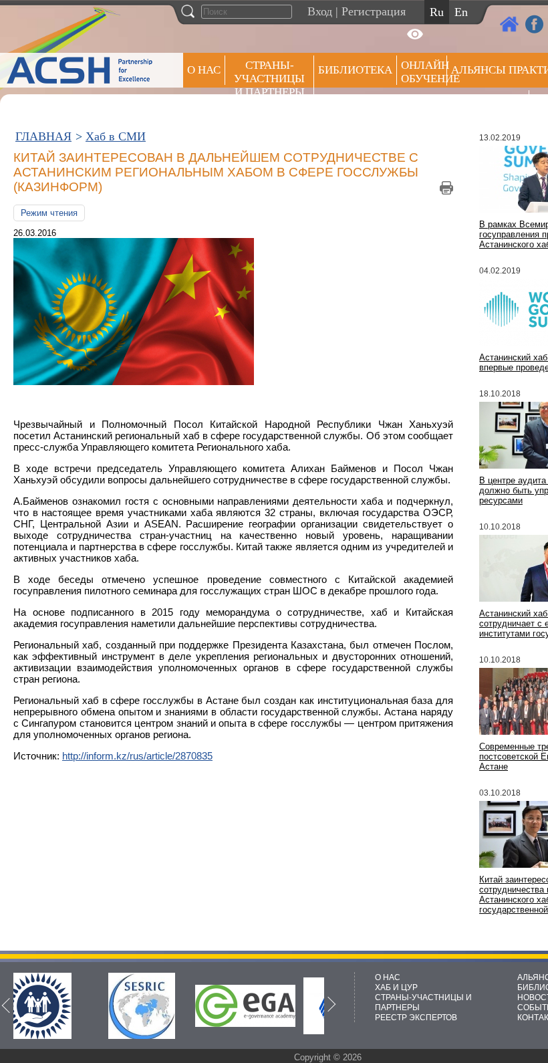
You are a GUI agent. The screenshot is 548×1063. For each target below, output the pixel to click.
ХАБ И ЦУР (396, 987)
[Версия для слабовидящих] (415, 34)
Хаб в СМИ (116, 136)
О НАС (204, 70)
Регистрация (373, 11)
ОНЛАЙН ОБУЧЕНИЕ (424, 72)
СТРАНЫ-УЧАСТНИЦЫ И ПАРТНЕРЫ (269, 78)
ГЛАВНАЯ (43, 136)
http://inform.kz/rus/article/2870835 (137, 755)
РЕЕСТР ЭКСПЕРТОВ (416, 1017)
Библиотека (355, 70)
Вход (319, 11)
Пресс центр (488, 104)
